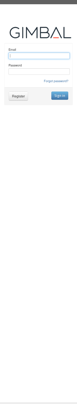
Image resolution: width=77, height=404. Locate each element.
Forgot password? (56, 81)
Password (15, 65)
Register (18, 96)
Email (12, 49)
